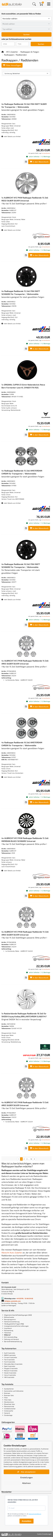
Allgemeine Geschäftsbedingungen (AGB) (18, 1315)
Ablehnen (26, 1483)
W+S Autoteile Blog (10, 1337)
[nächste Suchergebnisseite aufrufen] (34, 1159)
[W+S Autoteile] (12, 4)
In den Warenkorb (40, 162)
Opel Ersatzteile (9, 1366)
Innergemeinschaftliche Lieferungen (16, 1326)
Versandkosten (46, 153)
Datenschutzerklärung (11, 1321)
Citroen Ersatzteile (10, 1357)
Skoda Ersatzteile (10, 1373)
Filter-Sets (7, 1400)
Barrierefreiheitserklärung (13, 1341)
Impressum (8, 1328)
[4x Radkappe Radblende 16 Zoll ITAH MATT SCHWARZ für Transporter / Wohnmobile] (26, 549)
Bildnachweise (9, 1317)
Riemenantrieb (9, 1406)
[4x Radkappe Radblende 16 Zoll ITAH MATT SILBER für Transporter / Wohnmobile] (26, 89)
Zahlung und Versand (11, 1339)
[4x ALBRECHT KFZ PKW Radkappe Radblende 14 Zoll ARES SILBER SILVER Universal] (26, 917)
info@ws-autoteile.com (13, 1301)
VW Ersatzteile (9, 1377)
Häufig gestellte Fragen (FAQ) (14, 1324)
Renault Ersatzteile (10, 1370)
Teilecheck (7, 1332)
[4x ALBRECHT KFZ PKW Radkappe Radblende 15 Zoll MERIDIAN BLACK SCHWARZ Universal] (26, 823)
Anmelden (26, 1521)
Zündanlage (8, 1415)
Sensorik (7, 1413)
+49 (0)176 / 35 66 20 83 (24, 1298)
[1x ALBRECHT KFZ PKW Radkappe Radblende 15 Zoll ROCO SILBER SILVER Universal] (26, 183)
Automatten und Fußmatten (13, 1391)
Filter (6, 1397)
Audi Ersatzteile (9, 1353)
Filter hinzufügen (13, 65)
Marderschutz (9, 1402)
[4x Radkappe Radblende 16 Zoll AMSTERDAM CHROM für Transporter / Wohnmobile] (26, 728)
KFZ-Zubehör (12, 52)
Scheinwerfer (8, 1411)
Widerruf (7, 1335)
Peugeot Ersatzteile (11, 1368)
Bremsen (7, 1393)
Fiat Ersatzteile (9, 1359)
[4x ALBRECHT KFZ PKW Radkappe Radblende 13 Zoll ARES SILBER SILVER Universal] (26, 1088)
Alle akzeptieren (27, 1472)
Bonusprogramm (10, 1319)
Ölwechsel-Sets (9, 1404)
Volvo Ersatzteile (10, 1375)
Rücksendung (8, 1330)
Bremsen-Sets (9, 1395)
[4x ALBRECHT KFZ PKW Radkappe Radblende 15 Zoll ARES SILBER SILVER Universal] (26, 646)
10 (31, 1159)
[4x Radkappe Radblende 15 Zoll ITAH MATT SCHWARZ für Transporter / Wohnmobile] (26, 276)
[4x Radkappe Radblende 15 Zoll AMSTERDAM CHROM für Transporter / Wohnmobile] (26, 456)
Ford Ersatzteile (9, 1362)
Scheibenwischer (10, 1408)
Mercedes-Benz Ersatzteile (13, 1364)
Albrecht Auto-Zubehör (11, 1252)
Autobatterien (9, 1389)
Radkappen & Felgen (29, 52)
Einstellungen (26, 1477)
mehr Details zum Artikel (12, 136)
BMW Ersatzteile (10, 1355)
